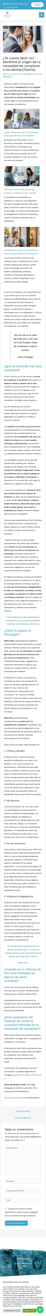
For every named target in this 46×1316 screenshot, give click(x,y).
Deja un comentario (12, 74)
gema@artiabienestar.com (16, 4)
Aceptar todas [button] (29, 1311)
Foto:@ (7, 1098)
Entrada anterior (23, 1111)
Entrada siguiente (23, 1118)
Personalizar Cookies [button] (12, 1311)
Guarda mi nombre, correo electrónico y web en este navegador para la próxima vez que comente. (21, 1212)
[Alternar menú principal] (41, 14)
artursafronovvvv (17, 1098)
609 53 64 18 (11, 7)
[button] (37, 4)
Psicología (27, 74)
